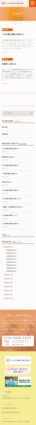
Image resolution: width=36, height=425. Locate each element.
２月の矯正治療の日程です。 (13, 34)
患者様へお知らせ (9, 64)
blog (6, 29)
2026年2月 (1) (11, 268)
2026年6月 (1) (11, 256)
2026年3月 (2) (11, 265)
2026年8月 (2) (11, 250)
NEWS (5, 134)
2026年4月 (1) (11, 262)
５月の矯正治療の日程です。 (11, 190)
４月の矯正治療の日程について (11, 198)
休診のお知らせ (7, 182)
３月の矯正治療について (9, 215)
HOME (15, 23)
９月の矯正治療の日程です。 (11, 148)
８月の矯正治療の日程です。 (11, 165)
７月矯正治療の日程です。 (10, 173)
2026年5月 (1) (11, 259)
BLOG (5, 127)
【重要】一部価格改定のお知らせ (12, 207)
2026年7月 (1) (11, 253)
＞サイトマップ (6, 418)
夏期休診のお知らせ (8, 157)
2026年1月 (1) (11, 271)
